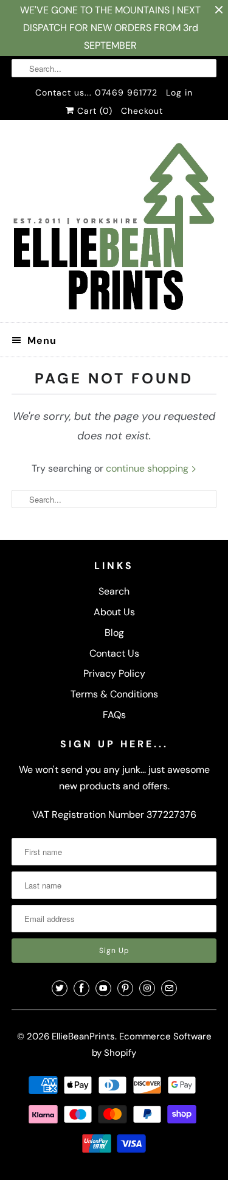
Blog (114, 632)
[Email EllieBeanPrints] (169, 988)
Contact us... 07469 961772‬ (96, 92)
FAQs (114, 714)
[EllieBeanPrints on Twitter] (59, 988)
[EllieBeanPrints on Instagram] (147, 988)
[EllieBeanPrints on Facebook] (81, 988)
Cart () (93, 110)
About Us (114, 612)
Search (114, 591)
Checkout (142, 110)
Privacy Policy (114, 673)
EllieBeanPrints (83, 1036)
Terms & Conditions (114, 694)
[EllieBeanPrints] (114, 225)
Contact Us (114, 653)
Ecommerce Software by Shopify (152, 1044)
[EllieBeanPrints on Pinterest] (125, 988)
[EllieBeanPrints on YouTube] (103, 988)
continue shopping (148, 468)
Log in (179, 92)
